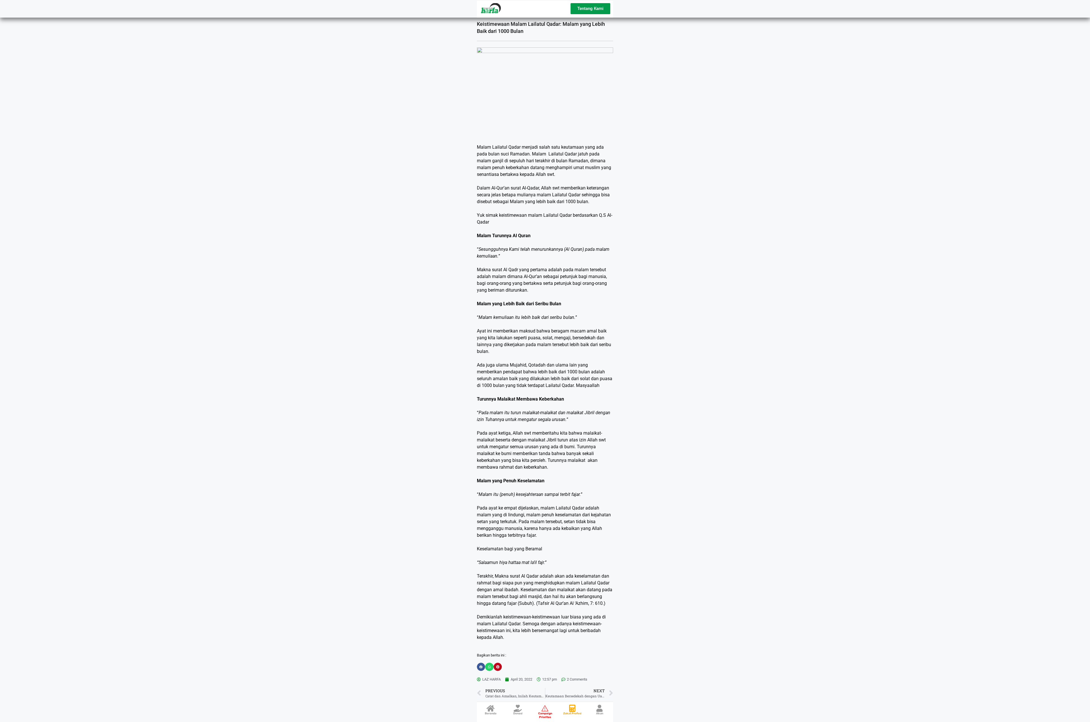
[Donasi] (517, 708)
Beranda (490, 713)
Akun (599, 713)
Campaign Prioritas (545, 715)
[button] (481, 667)
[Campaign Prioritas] (545, 708)
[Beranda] (490, 708)
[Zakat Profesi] (572, 708)
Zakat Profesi (572, 713)
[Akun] (599, 708)
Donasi (518, 713)
